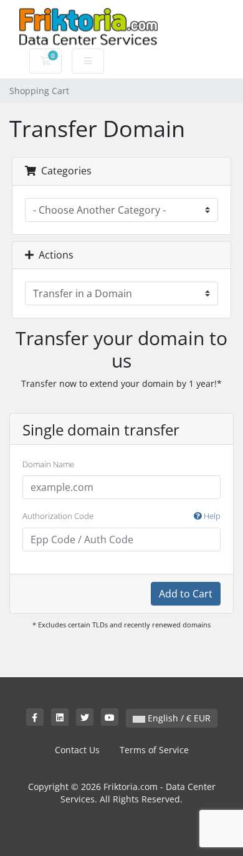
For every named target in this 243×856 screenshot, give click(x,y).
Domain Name (48, 464)
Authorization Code (121, 515)
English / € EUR (178, 718)
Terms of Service (154, 750)
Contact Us (77, 750)
